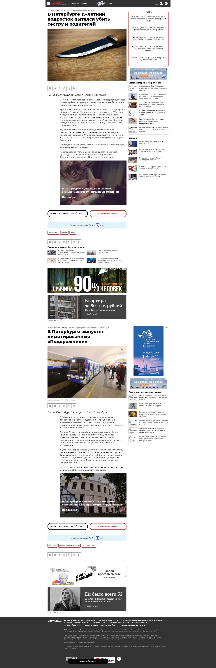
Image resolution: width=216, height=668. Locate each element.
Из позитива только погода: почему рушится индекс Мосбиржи (152, 175)
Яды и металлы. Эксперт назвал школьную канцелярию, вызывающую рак (151, 121)
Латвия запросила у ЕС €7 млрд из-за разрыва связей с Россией (153, 167)
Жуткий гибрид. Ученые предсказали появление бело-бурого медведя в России (153, 129)
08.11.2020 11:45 (53, 10)
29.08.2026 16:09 (54, 328)
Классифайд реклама (72, 625)
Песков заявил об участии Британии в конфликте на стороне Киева (152, 150)
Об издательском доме (73, 620)
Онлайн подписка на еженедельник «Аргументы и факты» (140, 620)
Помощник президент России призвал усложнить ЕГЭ (150, 159)
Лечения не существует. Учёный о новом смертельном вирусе (152, 405)
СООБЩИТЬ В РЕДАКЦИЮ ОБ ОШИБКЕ (131, 625)
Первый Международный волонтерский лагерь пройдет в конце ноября (110, 260)
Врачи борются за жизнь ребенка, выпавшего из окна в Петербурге (148, 39)
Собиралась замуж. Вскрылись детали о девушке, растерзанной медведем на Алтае (152, 430)
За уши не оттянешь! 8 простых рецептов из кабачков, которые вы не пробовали (153, 414)
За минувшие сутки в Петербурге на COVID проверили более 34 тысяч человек (71, 260)
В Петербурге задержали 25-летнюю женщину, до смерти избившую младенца (91, 190)
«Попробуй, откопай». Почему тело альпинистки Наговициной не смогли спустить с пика (153, 96)
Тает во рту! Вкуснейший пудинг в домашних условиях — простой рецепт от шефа (152, 104)
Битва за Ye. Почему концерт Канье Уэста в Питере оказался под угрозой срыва (148, 19)
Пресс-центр (90, 620)
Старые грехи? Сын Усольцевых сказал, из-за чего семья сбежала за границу (153, 88)
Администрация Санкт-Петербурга (61, 400)
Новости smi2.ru (56, 320)
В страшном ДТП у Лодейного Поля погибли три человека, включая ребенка (148, 49)
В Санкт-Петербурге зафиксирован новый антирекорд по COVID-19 (71, 252)
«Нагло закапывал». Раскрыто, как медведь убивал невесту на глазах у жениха (153, 397)
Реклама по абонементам (118, 622)
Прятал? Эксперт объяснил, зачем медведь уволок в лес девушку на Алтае (152, 113)
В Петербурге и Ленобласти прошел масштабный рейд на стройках (148, 29)
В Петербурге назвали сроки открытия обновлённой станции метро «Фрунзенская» (92, 503)
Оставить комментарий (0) (108, 213)
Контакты (68, 622)
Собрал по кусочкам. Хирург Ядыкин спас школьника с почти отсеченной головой (153, 422)
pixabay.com (52, 82)
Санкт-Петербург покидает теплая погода (108, 251)
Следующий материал (88, 661)
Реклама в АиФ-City (139, 622)
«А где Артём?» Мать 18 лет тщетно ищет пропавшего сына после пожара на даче (152, 439)
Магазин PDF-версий (106, 620)
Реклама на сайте (98, 622)
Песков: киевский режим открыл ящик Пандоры (151, 142)
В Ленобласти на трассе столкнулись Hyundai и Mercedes (148, 59)
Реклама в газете (81, 622)
